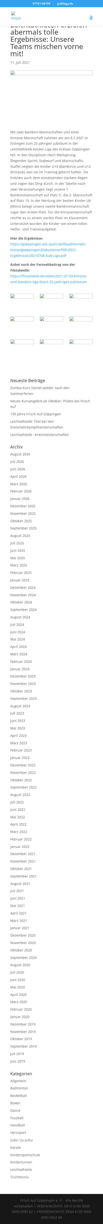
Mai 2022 (17, 817)
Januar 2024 (19, 669)
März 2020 (18, 1002)
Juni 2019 (17, 1061)
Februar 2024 (21, 661)
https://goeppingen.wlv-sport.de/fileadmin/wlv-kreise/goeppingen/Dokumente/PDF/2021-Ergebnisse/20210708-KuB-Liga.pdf (48, 250)
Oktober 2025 (21, 521)
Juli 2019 (17, 1053)
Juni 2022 (17, 809)
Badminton (19, 1088)
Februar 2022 (21, 839)
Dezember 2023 (22, 676)
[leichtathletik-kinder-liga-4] (81, 302)
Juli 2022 (17, 802)
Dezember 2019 (22, 1024)
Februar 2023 (21, 750)
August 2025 (20, 535)
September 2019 (23, 1046)
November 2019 (23, 1031)
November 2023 (23, 683)
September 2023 (23, 698)
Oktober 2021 (21, 868)
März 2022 (18, 831)
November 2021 (23, 861)
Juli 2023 (17, 713)
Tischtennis (19, 1177)
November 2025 (23, 513)
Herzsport (18, 1132)
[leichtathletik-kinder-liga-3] (51, 302)
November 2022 (23, 772)
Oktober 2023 (21, 691)
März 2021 (18, 920)
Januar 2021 (19, 928)
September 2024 (23, 609)
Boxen (15, 1103)
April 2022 (18, 824)
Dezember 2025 (22, 506)
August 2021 (20, 883)
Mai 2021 (17, 905)
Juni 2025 (17, 550)
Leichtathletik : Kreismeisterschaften (39, 434)
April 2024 (18, 646)
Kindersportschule (25, 1155)
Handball (17, 1125)
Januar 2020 (19, 1016)
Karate (15, 1147)
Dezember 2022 (22, 765)
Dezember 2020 (22, 935)
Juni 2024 (17, 632)
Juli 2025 (17, 543)
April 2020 (18, 994)
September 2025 (23, 528)
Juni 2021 (17, 898)
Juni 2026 (17, 469)
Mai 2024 (17, 639)
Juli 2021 (17, 890)
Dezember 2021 (22, 853)
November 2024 (23, 595)
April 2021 (18, 913)
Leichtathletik (21, 1169)
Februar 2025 (21, 572)
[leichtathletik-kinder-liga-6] (51, 325)
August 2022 (20, 794)
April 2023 (18, 735)
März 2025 (18, 565)
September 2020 (23, 957)
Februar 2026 (21, 491)
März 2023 (18, 743)
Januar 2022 (19, 846)
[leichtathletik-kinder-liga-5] (22, 325)
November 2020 (23, 942)
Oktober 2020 (21, 950)
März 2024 (18, 654)
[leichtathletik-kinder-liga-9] (51, 347)
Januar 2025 (19, 580)
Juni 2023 (17, 720)
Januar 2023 (19, 757)
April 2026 (18, 476)
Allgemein (18, 1081)
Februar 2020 (21, 1009)
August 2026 (20, 454)
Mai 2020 (17, 987)
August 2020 (20, 965)
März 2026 (18, 484)
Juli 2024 (17, 624)
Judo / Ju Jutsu (21, 1140)
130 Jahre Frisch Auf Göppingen (35, 414)
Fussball (16, 1118)
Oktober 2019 (21, 1039)
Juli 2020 (17, 972)
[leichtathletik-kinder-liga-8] (22, 347)
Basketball (18, 1095)
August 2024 (20, 617)
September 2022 (23, 787)
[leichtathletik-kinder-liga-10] (81, 347)
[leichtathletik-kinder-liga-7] (81, 325)
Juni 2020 (17, 979)
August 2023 (20, 706)
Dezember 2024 (22, 587)
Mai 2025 (17, 558)
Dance (15, 1110)
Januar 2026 (19, 498)
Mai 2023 (17, 728)
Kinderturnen (21, 1162)
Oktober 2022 (21, 780)
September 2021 (23, 876)
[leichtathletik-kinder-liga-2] (22, 302)
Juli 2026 (17, 461)
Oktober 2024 (21, 602)
